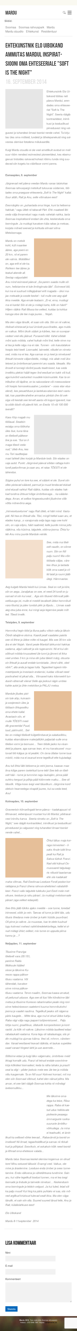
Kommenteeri (13, 1279)
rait (46, 1322)
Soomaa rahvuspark (31, 27)
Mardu (51, 27)
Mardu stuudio (14, 31)
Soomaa (10, 27)
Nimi (7, 1252)
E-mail (9, 1265)
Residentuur (49, 31)
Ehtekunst (32, 31)
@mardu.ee (52, 1322)
